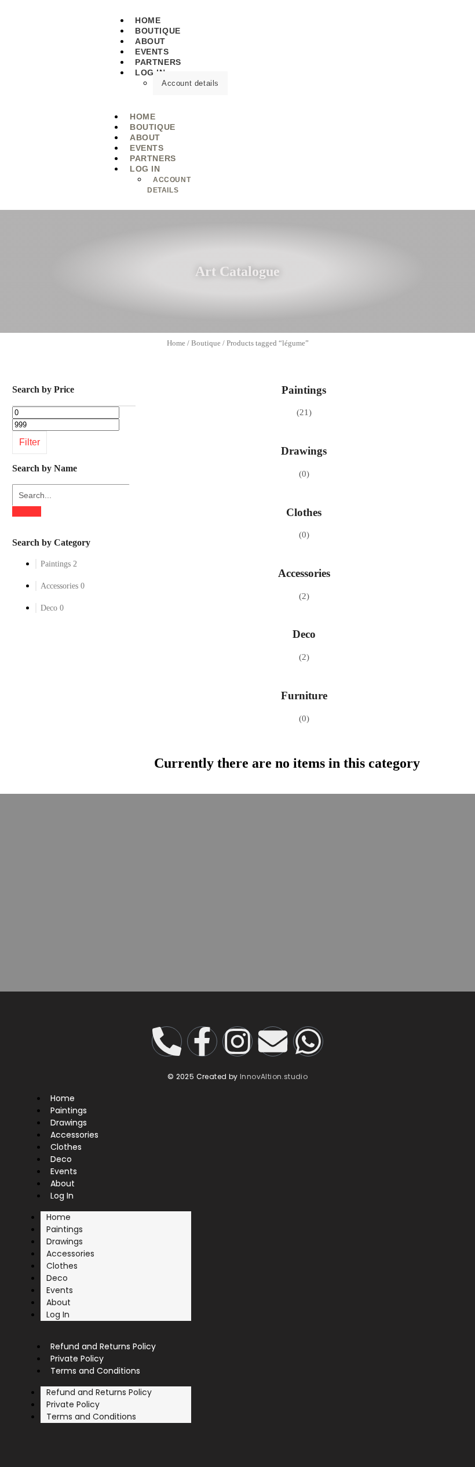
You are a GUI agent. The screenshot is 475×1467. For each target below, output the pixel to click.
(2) (304, 596)
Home (176, 343)
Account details (190, 83)
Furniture (304, 695)
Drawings (304, 451)
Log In (150, 72)
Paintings (304, 390)
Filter (29, 442)
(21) (304, 412)
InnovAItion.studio (274, 1076)
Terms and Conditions (95, 1371)
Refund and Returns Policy (99, 1392)
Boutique (206, 343)
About (58, 1302)
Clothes (303, 512)
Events (59, 1290)
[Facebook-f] (202, 1041)
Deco (304, 634)
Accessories (304, 573)
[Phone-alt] (167, 1041)
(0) (304, 473)
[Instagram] (237, 1041)
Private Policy (73, 1404)
